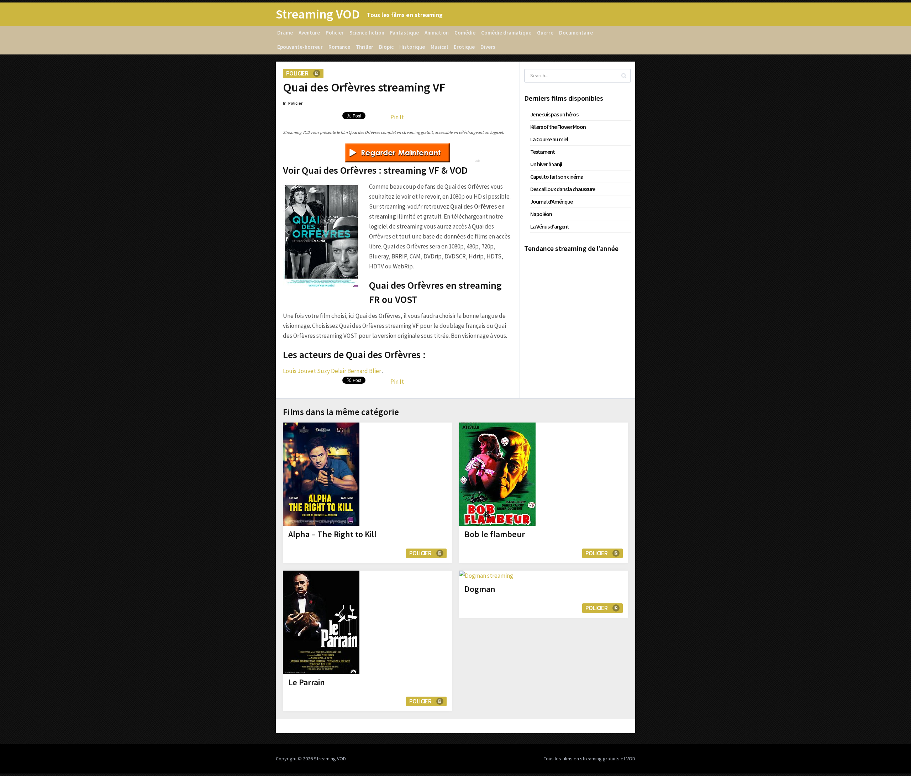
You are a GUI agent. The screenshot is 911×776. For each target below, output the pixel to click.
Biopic (386, 46)
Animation (437, 32)
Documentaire (576, 32)
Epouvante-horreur (300, 46)
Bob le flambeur (494, 534)
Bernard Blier (364, 371)
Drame (285, 32)
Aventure (309, 32)
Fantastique (404, 32)
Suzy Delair (331, 371)
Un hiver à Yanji (546, 164)
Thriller (364, 46)
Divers (487, 46)
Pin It (397, 117)
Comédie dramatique (506, 32)
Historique (412, 46)
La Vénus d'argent (549, 226)
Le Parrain (306, 682)
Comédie (464, 32)
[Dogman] (486, 576)
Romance (339, 46)
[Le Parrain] (321, 622)
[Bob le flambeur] (497, 474)
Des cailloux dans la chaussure (562, 189)
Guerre (545, 32)
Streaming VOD (318, 14)
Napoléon (541, 213)
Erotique (464, 46)
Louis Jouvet (299, 371)
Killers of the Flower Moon (558, 126)
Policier (335, 32)
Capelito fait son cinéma (556, 176)
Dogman (479, 588)
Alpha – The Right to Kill (332, 534)
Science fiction (366, 32)
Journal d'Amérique (551, 201)
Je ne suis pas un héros (554, 114)
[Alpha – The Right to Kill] (321, 474)
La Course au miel (549, 139)
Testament (542, 151)
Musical (439, 46)
